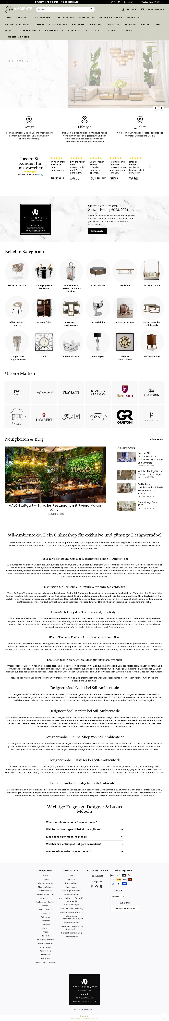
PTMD (158, 24)
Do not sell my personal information (71, 927)
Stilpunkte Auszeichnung (71, 908)
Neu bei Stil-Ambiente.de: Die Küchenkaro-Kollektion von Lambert (150, 458)
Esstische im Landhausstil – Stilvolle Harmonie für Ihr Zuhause (150, 489)
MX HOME (127, 30)
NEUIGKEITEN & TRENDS (18, 37)
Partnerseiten (71, 936)
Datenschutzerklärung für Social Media (71, 899)
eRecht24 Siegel (71, 904)
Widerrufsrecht (71, 894)
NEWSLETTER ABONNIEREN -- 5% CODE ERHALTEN (57, 2)
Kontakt (21, 18)
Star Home (74, 30)
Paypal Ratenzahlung (71, 933)
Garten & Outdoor (110, 18)
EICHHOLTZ (133, 18)
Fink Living (96, 24)
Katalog (31, 84)
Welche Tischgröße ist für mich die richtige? (150, 473)
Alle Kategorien (41, 18)
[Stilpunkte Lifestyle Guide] (84, 1004)
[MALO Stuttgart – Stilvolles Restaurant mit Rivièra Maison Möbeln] (55, 475)
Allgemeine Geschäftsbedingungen (71, 917)
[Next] (161, 108)
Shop (15, 84)
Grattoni (114, 24)
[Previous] (155, 108)
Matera (145, 24)
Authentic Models (29, 30)
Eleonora (111, 30)
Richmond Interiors (17, 24)
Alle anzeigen (157, 439)
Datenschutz (71, 883)
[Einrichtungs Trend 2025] (126, 506)
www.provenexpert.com (71, 912)
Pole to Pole (93, 30)
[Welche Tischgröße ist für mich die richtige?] (126, 475)
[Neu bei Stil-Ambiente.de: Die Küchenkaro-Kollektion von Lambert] (126, 457)
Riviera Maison (58, 24)
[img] (30, 171)
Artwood (130, 24)
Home (8, 18)
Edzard (9, 30)
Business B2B (86, 18)
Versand (72, 879)
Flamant (39, 24)
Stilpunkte (97, 231)
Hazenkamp (78, 24)
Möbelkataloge (65, 18)
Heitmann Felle (54, 30)
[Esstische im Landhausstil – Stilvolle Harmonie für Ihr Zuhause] (126, 488)
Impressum (71, 887)
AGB (71, 875)
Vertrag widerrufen (71, 890)
